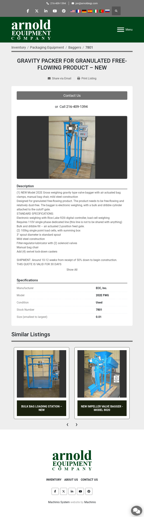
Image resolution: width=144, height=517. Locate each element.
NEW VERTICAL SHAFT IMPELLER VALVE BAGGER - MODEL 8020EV (102, 408)
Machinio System (59, 502)
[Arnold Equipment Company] (72, 460)
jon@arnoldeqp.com (87, 3)
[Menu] (120, 30)
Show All (72, 269)
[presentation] (67, 424)
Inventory (53, 479)
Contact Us (72, 95)
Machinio (90, 502)
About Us (71, 479)
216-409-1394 (58, 3)
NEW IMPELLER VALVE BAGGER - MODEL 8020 (41, 408)
